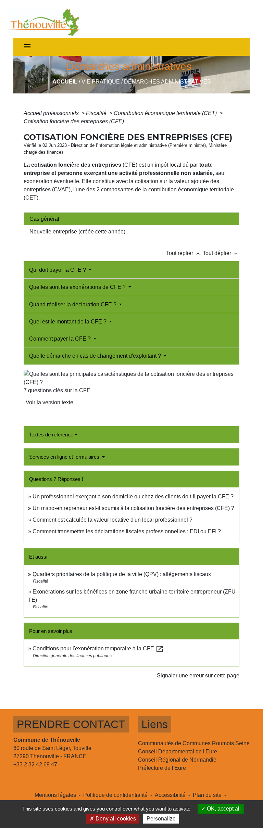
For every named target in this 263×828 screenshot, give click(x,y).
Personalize (161, 818)
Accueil (64, 82)
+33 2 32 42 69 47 (35, 764)
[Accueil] (44, 19)
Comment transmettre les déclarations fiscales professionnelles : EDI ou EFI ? (127, 531)
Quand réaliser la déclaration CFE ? (73, 304)
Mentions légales (55, 795)
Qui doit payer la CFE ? (58, 270)
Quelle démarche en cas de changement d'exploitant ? (95, 356)
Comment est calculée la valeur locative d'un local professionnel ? (112, 520)
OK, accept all (223, 809)
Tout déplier (221, 253)
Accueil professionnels (52, 113)
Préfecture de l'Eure (162, 768)
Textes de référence (51, 434)
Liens (154, 724)
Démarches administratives (167, 82)
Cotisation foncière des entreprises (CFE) (74, 121)
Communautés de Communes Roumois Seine (194, 743)
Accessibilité (170, 795)
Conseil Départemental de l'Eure (177, 751)
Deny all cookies (115, 818)
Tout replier (183, 253)
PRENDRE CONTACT (71, 724)
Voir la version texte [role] (49, 402)
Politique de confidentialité (115, 795)
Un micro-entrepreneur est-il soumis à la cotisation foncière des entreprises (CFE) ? (133, 508)
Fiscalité (97, 113)
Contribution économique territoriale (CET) (166, 113)
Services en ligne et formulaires (65, 457)
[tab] (131, 218)
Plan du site (207, 795)
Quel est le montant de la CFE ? (68, 321)
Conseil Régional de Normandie (177, 760)
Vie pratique (101, 82)
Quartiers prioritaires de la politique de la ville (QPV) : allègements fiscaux (122, 574)
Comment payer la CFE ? (60, 339)
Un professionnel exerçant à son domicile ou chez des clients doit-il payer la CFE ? (133, 496)
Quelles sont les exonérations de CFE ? (78, 287)
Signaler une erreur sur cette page (198, 675)
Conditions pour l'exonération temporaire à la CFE (98, 648)
